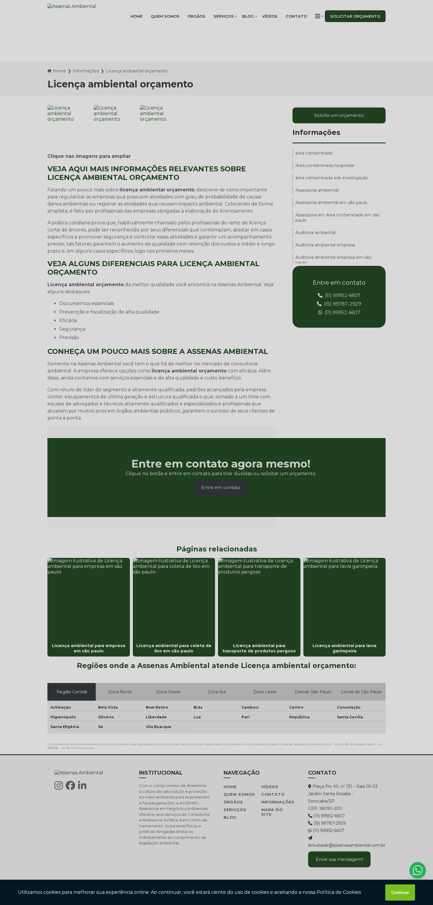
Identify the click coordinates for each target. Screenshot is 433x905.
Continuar (400, 892)
